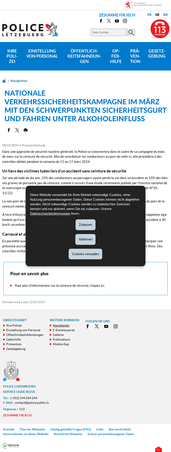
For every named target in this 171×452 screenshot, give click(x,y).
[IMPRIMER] (25, 130)
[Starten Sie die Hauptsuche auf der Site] (131, 32)
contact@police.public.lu (32, 402)
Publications (61, 339)
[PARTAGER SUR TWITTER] (17, 130)
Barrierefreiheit (120, 429)
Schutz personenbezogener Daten (111, 434)
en (165, 14)
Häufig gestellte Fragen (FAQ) (71, 429)
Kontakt (8, 429)
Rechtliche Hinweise (68, 434)
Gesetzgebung (157, 53)
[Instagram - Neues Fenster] (125, 21)
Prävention (135, 56)
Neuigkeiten (18, 81)
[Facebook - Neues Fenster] (101, 21)
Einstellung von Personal (42, 53)
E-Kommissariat (64, 330)
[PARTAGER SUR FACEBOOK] (8, 130)
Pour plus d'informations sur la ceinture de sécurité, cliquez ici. (60, 285)
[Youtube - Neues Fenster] (117, 21)
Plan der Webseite (32, 429)
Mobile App (61, 344)
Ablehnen (85, 239)
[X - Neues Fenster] (109, 21)
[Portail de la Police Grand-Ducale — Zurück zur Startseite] (32, 29)
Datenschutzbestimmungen (50, 213)
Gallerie (58, 335)
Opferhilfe (116, 56)
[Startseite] (4, 81)
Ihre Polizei (12, 56)
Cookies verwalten (85, 254)
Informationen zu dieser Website (26, 434)
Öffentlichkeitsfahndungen (84, 56)
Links (100, 429)
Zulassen (85, 224)
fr (149, 14)
